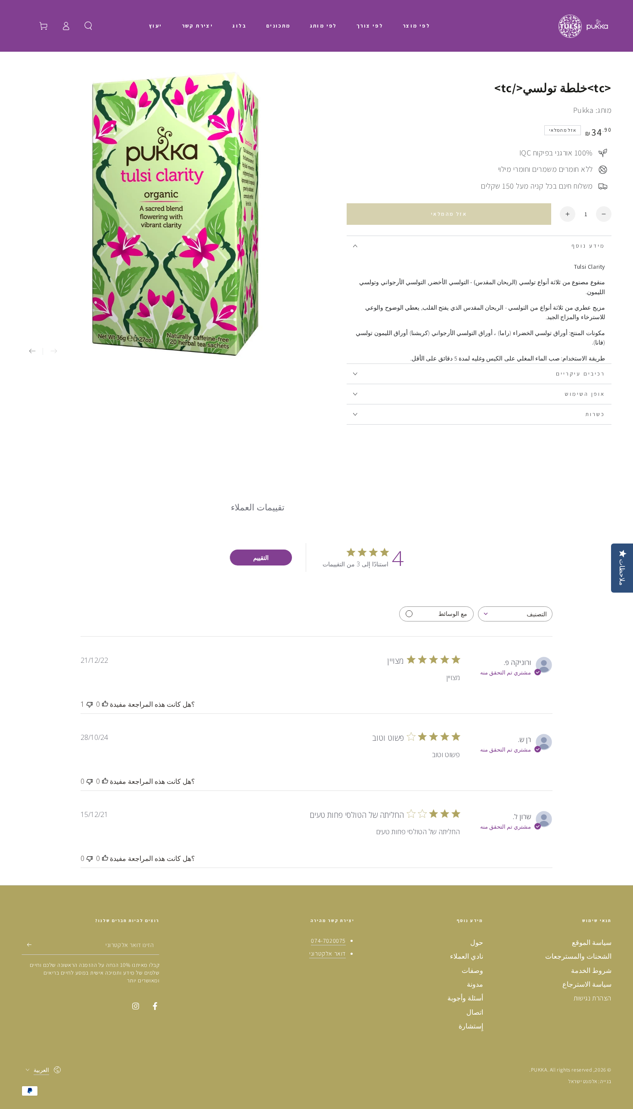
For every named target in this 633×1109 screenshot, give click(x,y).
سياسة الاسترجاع (586, 984)
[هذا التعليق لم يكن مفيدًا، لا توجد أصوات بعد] (90, 781)
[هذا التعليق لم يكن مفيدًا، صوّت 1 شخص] (90, 704)
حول (476, 942)
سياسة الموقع (591, 942)
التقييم (261, 557)
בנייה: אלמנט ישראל (589, 1081)
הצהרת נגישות (592, 998)
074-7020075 (328, 940)
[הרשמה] (26, 944)
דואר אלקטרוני (327, 953)
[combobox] (515, 613)
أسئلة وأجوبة (465, 998)
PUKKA (539, 1069)
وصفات (472, 970)
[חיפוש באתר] (88, 25)
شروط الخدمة (591, 970)
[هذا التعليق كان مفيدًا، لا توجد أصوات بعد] (105, 704)
